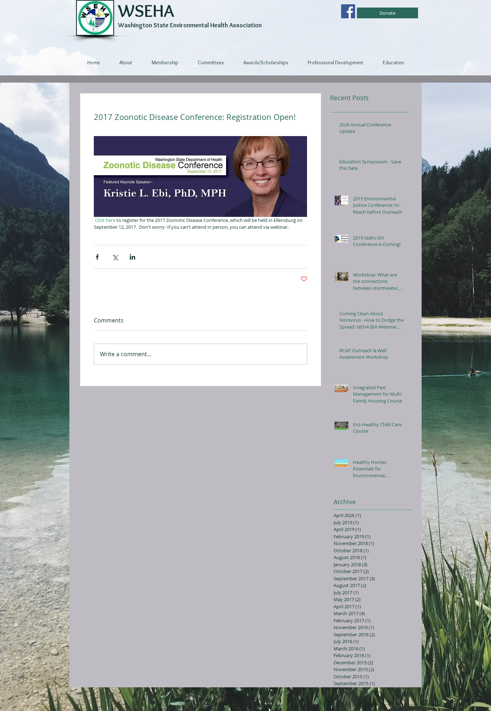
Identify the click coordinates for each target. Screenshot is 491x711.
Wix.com (275, 692)
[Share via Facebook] (97, 257)
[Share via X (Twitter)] (114, 257)
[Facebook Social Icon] (348, 11)
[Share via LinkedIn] (132, 257)
